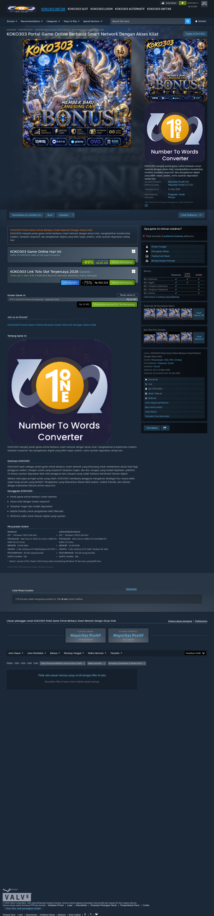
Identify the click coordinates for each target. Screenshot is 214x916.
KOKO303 (192, 3)
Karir (21, 915)
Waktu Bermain (96, 653)
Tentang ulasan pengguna (180, 621)
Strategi (178, 360)
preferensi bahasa (173, 236)
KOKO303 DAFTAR (53, 9)
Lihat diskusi (151, 411)
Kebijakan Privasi (56, 905)
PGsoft (171, 197)
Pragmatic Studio (176, 194)
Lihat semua (131, 589)
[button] (12, 21)
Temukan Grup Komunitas (157, 416)
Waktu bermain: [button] (95, 663)
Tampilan (115, 653)
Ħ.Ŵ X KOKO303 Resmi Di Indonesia (48, 275)
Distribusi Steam (47, 915)
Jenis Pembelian (35, 653)
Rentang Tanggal (72, 653)
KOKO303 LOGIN (101, 9)
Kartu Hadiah (75, 915)
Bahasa (53, 653)
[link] (95, 262)
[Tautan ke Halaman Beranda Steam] (21, 11)
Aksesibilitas (81, 905)
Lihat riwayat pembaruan (157, 402)
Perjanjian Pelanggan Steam (104, 905)
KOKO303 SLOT (78, 9)
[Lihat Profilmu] (204, 4)
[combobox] (148, 21)
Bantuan (62, 915)
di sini (65, 599)
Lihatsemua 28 (199, 314)
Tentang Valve (9, 915)
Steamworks (31, 915)
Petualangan (157, 360)
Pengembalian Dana (129, 905)
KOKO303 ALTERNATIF (130, 9)
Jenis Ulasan (14, 653)
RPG (172, 360)
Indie (166, 360)
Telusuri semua (127, 295)
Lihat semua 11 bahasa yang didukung (161, 297)
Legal (69, 905)
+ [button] (146, 205)
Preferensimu (201, 621)
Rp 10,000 (192, 6)
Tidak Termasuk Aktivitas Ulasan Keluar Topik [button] (61, 663)
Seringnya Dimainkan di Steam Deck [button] (125, 663)
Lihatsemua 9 (199, 337)
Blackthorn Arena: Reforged (82, 275)
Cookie (146, 905)
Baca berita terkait (153, 407)
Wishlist (202, 21)
